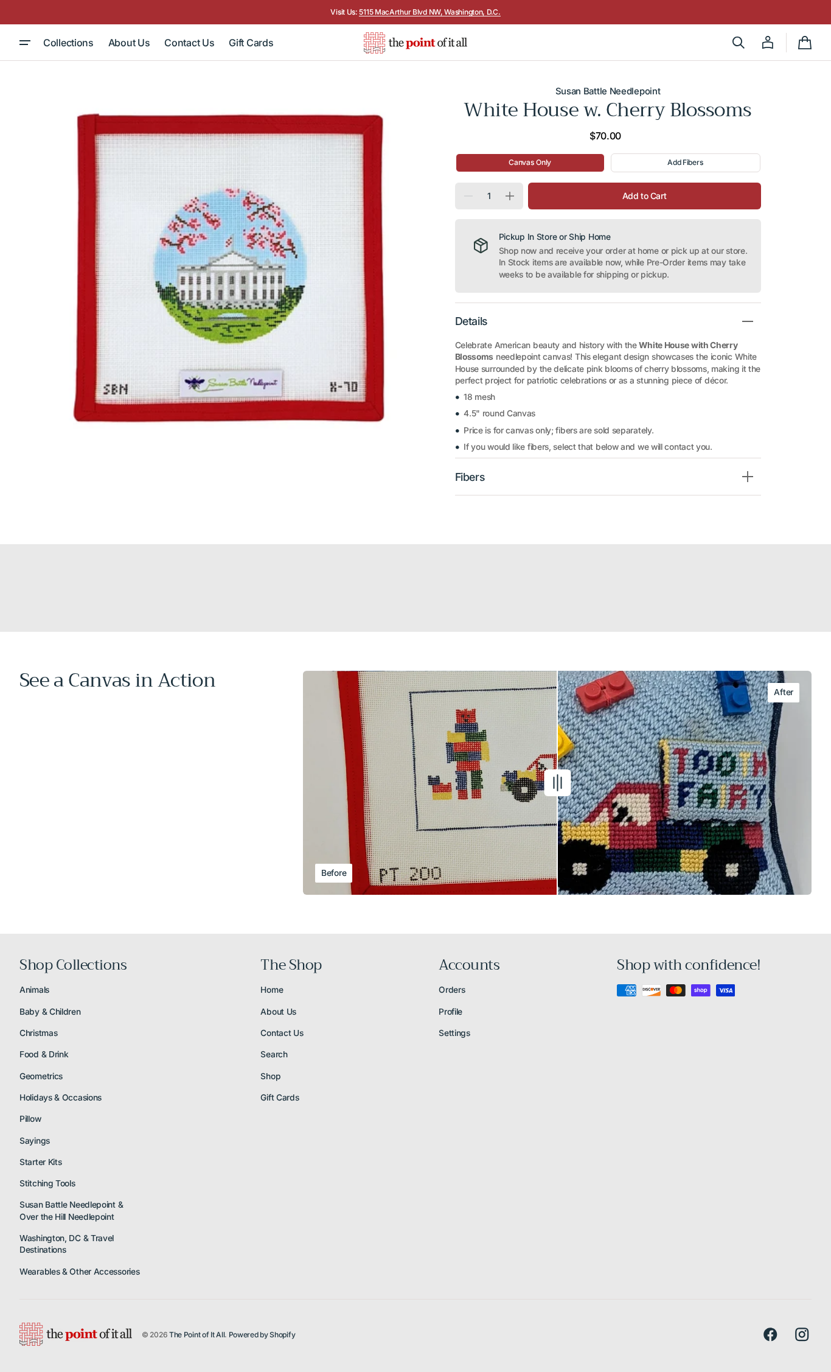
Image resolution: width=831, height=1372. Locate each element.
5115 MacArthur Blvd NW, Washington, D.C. (429, 11)
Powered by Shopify (262, 1334)
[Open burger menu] (25, 42)
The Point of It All (196, 1334)
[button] (738, 42)
